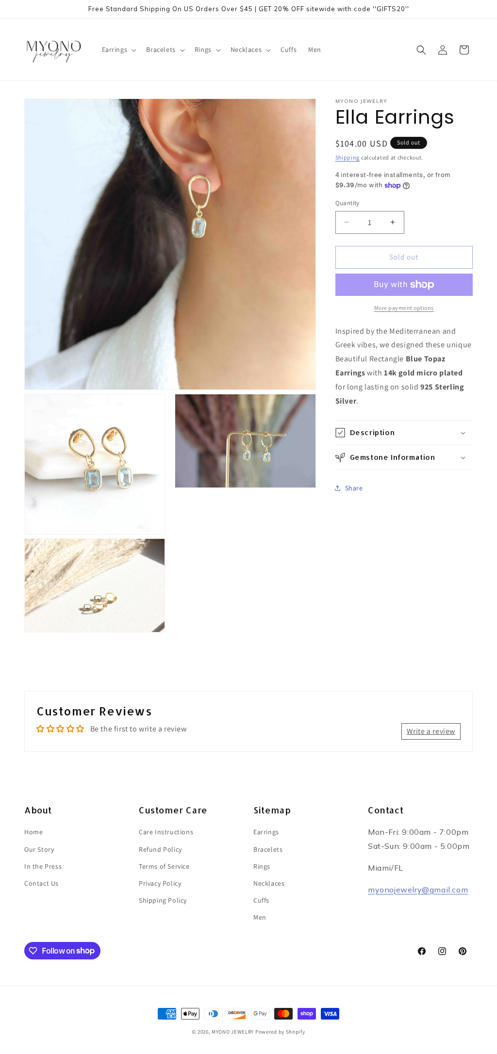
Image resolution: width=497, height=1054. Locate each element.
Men (259, 917)
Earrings (266, 831)
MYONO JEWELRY (233, 1031)
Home (33, 831)
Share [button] (354, 488)
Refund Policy (160, 849)
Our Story (39, 849)
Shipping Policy (163, 900)
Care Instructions (166, 831)
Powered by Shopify (280, 1031)
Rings (261, 866)
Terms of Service (164, 866)
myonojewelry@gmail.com (418, 889)
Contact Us (41, 883)
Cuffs (261, 900)
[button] (118, 49)
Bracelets (267, 849)
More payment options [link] (404, 307)
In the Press (43, 866)
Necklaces (268, 883)
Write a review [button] (431, 731)
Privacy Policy (160, 883)
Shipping (347, 157)
